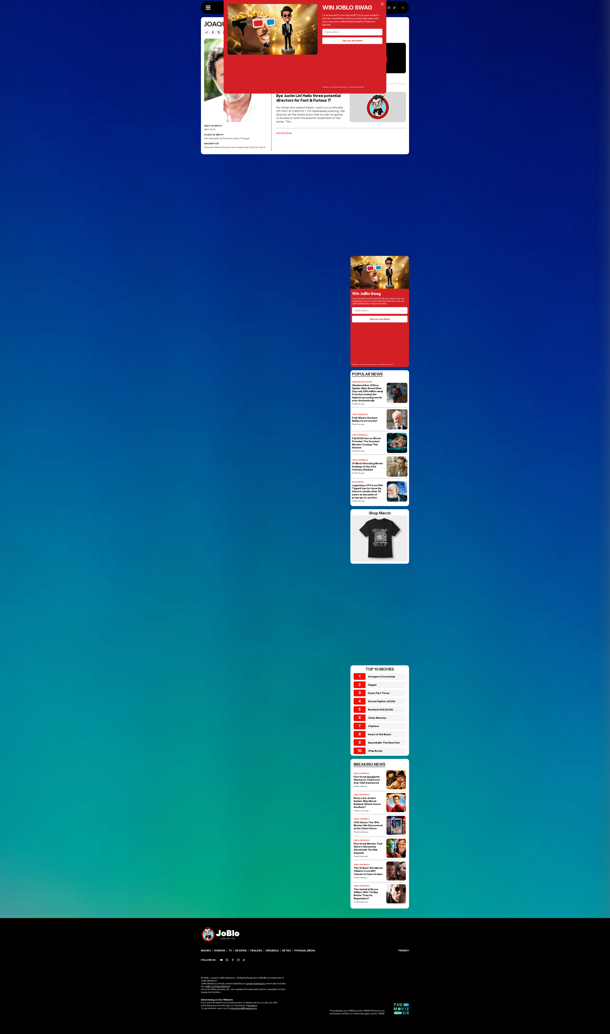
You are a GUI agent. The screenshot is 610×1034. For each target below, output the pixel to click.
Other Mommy (377, 717)
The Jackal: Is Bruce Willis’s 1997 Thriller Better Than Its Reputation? (366, 894)
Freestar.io (251, 1005)
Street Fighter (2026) (381, 701)
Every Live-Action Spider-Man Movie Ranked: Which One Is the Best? (367, 803)
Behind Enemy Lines (225, 147)
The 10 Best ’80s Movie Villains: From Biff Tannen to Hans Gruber (368, 870)
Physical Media (304, 950)
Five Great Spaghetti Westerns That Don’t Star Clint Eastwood (367, 779)
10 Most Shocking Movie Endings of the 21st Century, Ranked (367, 466)
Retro (286, 950)
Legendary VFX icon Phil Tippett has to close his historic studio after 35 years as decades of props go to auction (367, 491)
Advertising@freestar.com (243, 1008)
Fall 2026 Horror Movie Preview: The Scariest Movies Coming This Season (366, 443)
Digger (372, 684)
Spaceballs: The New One (384, 742)
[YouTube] (221, 960)
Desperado (242, 147)
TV (230, 950)
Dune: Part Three (378, 693)
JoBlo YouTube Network (217, 986)
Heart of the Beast (379, 734)
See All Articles (284, 132)
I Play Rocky (375, 750)
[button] (208, 8)
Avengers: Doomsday (381, 676)
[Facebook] (233, 960)
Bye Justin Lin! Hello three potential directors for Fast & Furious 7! (308, 98)
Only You (253, 147)
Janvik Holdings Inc (255, 983)
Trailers (256, 950)
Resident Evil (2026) (380, 709)
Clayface (373, 726)
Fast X (262, 147)
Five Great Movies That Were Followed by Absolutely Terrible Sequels (368, 848)
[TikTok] (394, 8)
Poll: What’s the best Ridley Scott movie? (364, 419)
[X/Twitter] (227, 960)
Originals (272, 950)
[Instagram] (389, 8)
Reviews (241, 950)
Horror (219, 950)
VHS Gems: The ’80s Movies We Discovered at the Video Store (368, 825)
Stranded (209, 147)
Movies (206, 950)
